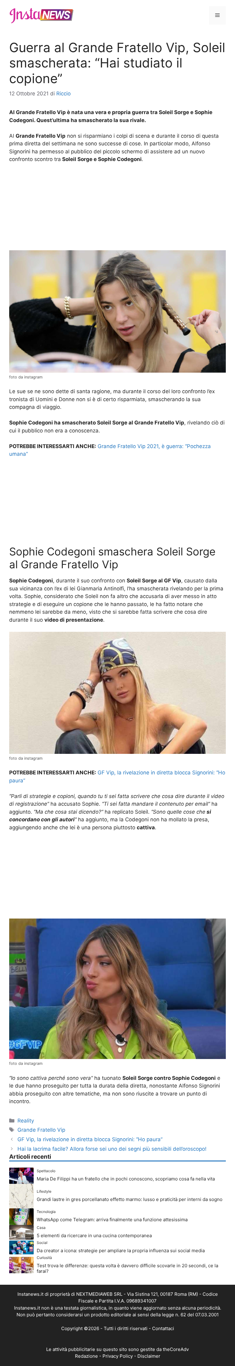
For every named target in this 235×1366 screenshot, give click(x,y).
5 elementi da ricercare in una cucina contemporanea (94, 1235)
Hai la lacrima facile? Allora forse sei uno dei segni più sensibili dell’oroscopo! (112, 1149)
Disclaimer (148, 1356)
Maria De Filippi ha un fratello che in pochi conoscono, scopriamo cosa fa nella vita (126, 1179)
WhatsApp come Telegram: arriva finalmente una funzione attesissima (112, 1219)
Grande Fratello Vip (41, 1130)
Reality (25, 1121)
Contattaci (163, 1328)
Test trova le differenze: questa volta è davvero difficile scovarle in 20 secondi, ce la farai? (127, 1268)
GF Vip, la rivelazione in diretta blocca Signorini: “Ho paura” (89, 1139)
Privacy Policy (118, 1356)
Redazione (86, 1356)
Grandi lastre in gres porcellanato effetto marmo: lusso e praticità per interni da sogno (129, 1199)
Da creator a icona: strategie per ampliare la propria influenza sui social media (121, 1250)
